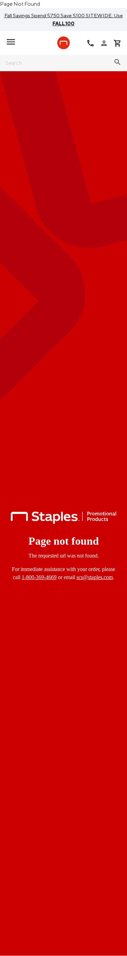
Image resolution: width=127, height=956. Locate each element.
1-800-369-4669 (39, 577)
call (90, 43)
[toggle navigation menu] (10, 41)
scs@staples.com (95, 577)
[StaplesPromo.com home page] (63, 42)
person (104, 43)
